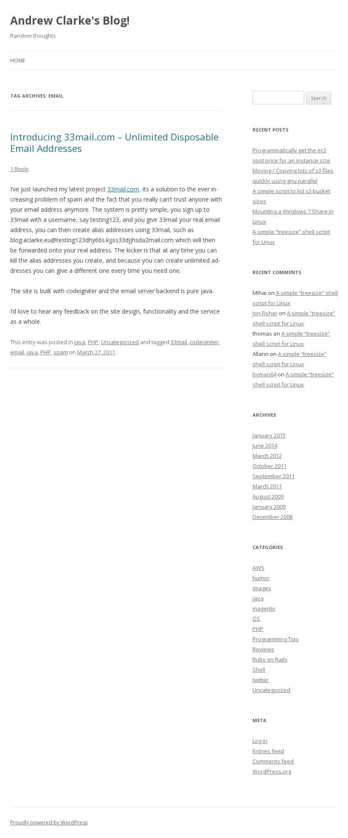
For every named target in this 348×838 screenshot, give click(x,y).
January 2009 (269, 506)
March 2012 (267, 456)
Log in (260, 741)
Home (17, 60)
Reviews (263, 649)
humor (261, 578)
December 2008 (272, 517)
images (262, 588)
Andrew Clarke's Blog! (70, 20)
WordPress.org (272, 771)
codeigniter (204, 342)
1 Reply (19, 169)
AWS (258, 568)
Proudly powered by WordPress (48, 822)
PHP (93, 342)
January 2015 (269, 435)
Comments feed (273, 761)
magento (264, 608)
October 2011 (269, 466)
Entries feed (268, 751)
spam (60, 352)
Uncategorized (120, 342)
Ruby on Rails (270, 659)
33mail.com (123, 189)
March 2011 (267, 486)
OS (256, 618)
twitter (261, 680)
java (79, 342)
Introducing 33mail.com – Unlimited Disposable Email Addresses (114, 142)
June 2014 (265, 445)
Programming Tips (276, 639)
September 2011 (274, 476)
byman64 (264, 374)
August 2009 (268, 496)
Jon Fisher (265, 313)
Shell (259, 669)
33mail (179, 342)
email (17, 352)
